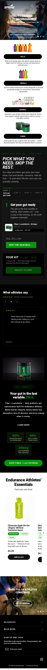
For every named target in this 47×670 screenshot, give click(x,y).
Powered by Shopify (32, 665)
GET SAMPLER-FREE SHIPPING (22, 35)
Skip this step (13, 238)
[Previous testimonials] (5, 301)
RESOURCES (10, 622)
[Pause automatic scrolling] (11, 301)
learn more (23, 425)
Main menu (10, 629)
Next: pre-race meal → (21, 245)
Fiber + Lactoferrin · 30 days (25, 224)
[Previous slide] (3, 533)
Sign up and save (13, 637)
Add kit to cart (23, 270)
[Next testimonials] (17, 301)
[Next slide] (43, 533)
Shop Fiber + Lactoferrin (23, 463)
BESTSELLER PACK (23, 603)
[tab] (8, 192)
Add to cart (19, 557)
